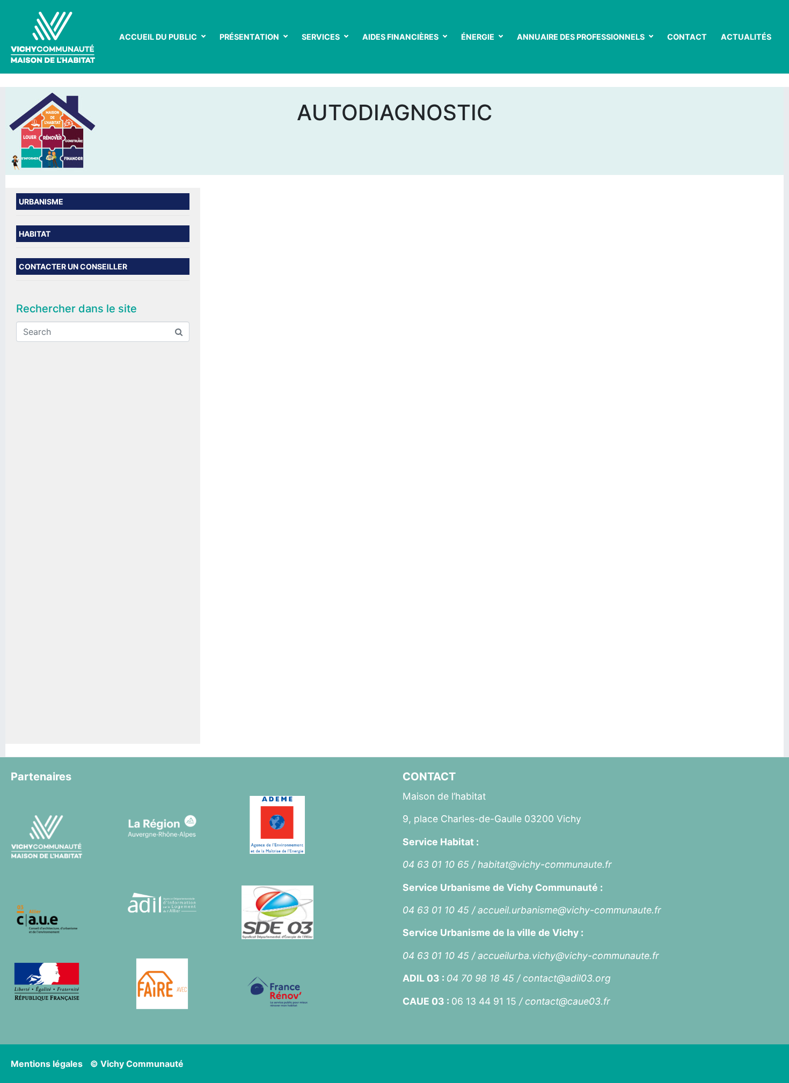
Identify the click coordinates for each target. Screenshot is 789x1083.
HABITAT (34, 233)
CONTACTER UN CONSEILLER (73, 266)
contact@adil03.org (567, 978)
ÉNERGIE (477, 36)
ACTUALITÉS (746, 36)
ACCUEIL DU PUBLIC (158, 36)
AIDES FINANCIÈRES (400, 36)
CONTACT (687, 36)
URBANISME (41, 201)
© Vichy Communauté (137, 1063)
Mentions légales (47, 1063)
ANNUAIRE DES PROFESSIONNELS (581, 36)
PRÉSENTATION (249, 36)
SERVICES (321, 36)
